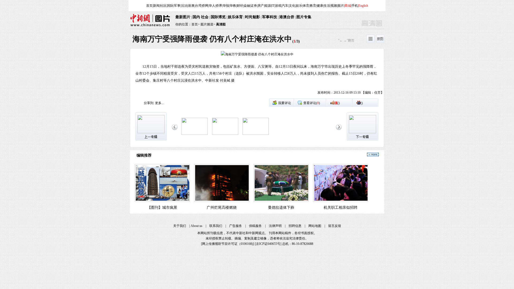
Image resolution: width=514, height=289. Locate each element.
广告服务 (235, 226)
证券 (254, 5)
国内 (196, 17)
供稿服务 (255, 226)
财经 (240, 5)
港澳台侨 (286, 17)
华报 (226, 5)
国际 (170, 5)
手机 (355, 5)
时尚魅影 (252, 17)
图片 (341, 5)
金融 (247, 5)
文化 (292, 5)
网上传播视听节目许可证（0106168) (227, 244)
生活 (327, 5)
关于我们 (179, 226)
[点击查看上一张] (193, 74)
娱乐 (299, 5)
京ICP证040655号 (268, 244)
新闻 (156, 5)
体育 (306, 5)
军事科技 (269, 17)
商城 (348, 5)
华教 (233, 5)
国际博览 (218, 17)
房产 (261, 5)
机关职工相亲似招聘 (340, 208)
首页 (149, 5)
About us (196, 226)
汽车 (285, 5)
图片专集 (303, 17)
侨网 (205, 5)
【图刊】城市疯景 (162, 208)
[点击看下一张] (320, 74)
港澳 (191, 5)
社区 (163, 5)
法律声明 (275, 226)
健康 (320, 5)
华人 (212, 5)
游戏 (278, 5)
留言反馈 (334, 226)
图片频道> (208, 24)
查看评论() (311, 103)
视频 (334, 5)
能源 (267, 5)
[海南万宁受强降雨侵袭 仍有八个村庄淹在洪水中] (194, 134)
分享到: (149, 103)
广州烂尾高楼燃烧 (222, 208)
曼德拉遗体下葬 (281, 208)
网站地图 (314, 226)
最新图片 (182, 17)
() (337, 103)
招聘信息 (295, 226)
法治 (184, 5)
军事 (177, 5)
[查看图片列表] (370, 42)
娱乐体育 (235, 17)
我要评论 (284, 103)
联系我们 (215, 226)
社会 (205, 17)
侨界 (219, 5)
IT (272, 5)
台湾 (198, 5)
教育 (313, 5)
